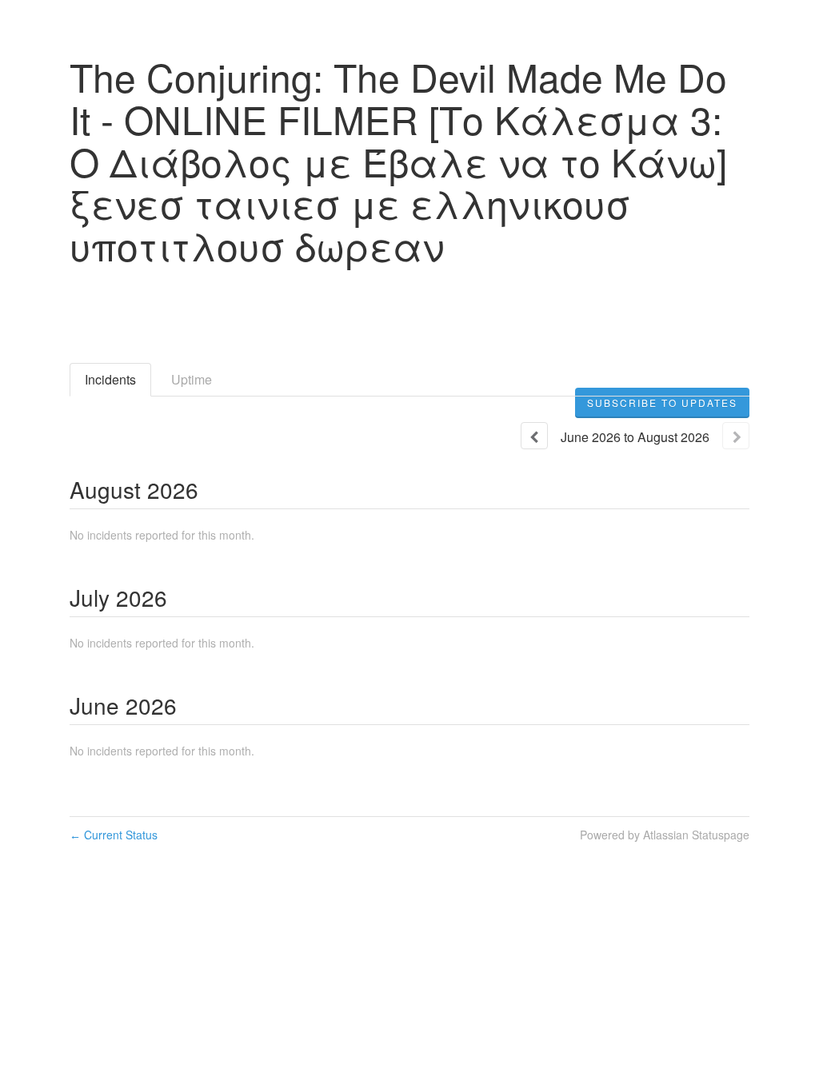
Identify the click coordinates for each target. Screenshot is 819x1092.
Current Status (114, 835)
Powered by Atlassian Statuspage (664, 835)
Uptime (191, 379)
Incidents (110, 379)
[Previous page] (534, 435)
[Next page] (735, 435)
